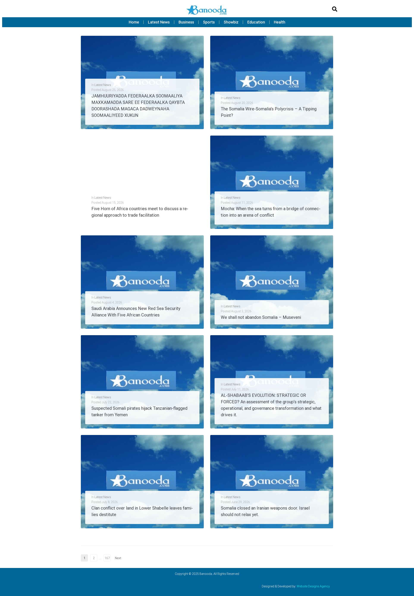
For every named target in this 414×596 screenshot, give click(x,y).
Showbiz (231, 22)
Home (134, 22)
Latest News (159, 22)
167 (107, 558)
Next (118, 558)
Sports (209, 22)
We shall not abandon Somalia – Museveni (261, 317)
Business (186, 22)
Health (279, 22)
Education (256, 22)
